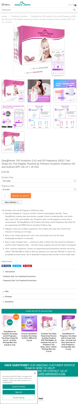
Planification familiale (19, 16)
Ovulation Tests (7, 177)
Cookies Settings (19, 398)
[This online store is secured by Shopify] (39, 400)
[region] (18, 387)
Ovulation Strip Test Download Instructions (19, 276)
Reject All (18, 392)
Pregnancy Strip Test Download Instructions (20, 280)
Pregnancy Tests (8, 185)
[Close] (35, 373)
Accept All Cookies (18, 387)
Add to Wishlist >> (12, 202)
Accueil (4, 16)
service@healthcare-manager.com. (40, 374)
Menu (7, 5)
